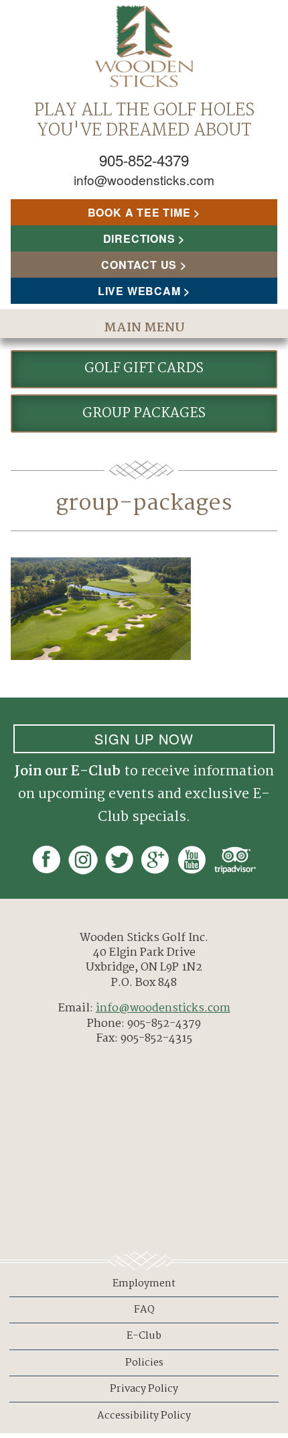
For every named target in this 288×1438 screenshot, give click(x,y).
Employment (144, 1284)
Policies (144, 1363)
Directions (139, 238)
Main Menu (144, 328)
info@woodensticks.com (144, 179)
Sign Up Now (144, 739)
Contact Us (139, 264)
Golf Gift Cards (144, 368)
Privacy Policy (144, 1389)
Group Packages (144, 413)
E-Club (144, 1336)
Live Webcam (139, 290)
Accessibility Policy (144, 1416)
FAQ (144, 1310)
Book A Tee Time (139, 212)
